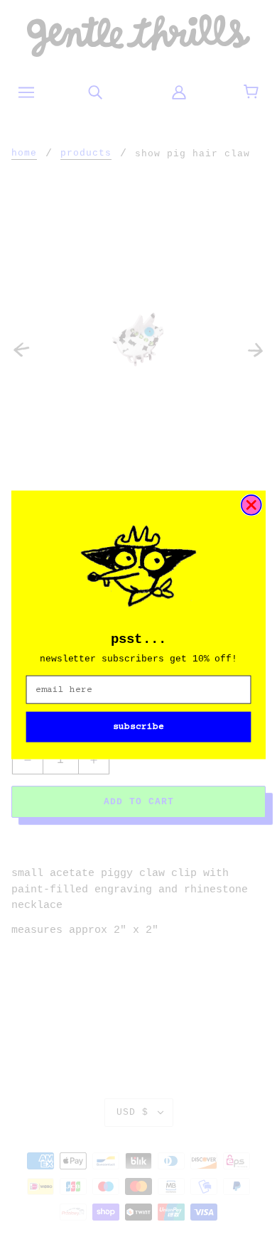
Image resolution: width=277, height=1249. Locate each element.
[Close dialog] (251, 504)
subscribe (138, 727)
